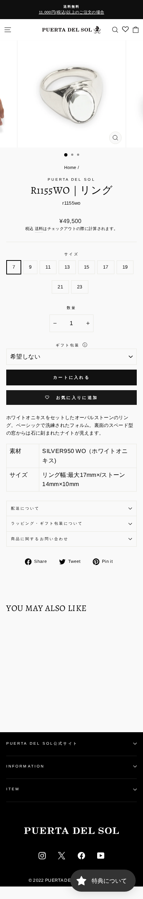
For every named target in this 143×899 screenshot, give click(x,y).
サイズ (71, 254)
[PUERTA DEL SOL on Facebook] (81, 855)
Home (70, 167)
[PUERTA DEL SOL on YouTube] (100, 855)
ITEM (13, 789)
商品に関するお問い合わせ (40, 539)
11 (48, 267)
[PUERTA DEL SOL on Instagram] (42, 855)
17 (106, 267)
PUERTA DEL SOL (71, 179)
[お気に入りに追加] (15, 632)
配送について (25, 508)
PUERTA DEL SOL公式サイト (42, 743)
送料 (39, 228)
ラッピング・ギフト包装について (47, 523)
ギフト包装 (68, 345)
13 (67, 267)
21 (60, 287)
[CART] (136, 29)
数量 (71, 308)
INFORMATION (25, 766)
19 (125, 267)
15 (86, 267)
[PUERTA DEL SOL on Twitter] (61, 855)
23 (79, 287)
